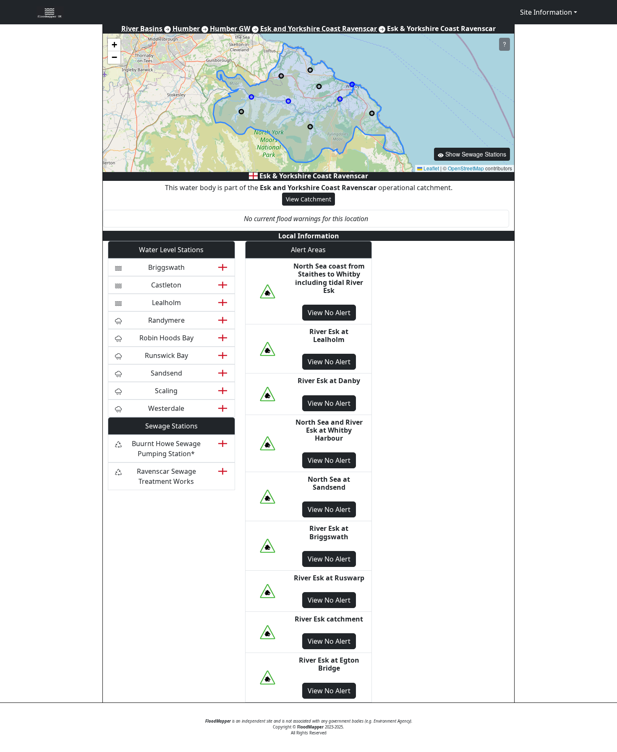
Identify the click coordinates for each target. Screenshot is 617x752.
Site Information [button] (546, 12)
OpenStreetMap (466, 168)
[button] (114, 45)
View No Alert (329, 312)
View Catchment (308, 199)
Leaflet (430, 168)
